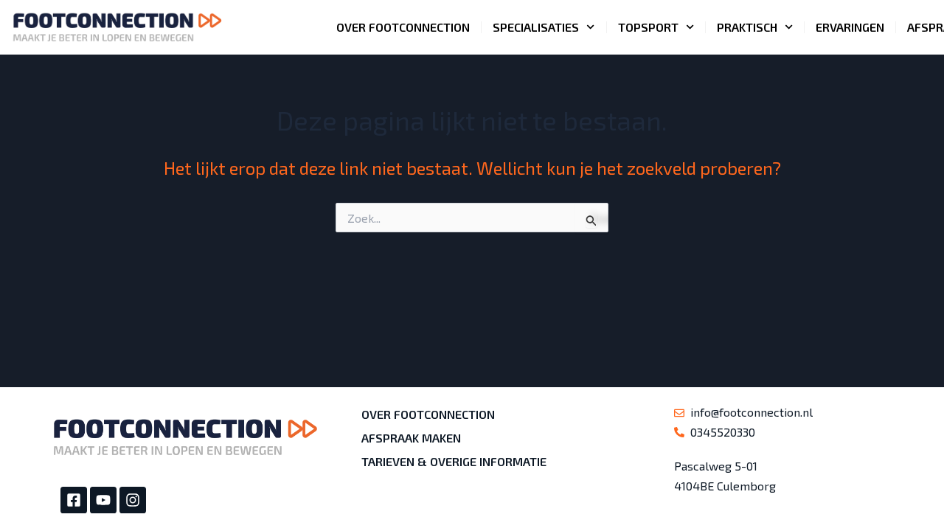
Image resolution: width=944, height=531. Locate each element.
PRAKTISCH (747, 27)
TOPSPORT (648, 27)
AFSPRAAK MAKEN (411, 438)
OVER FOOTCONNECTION (403, 27)
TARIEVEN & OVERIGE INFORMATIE (453, 461)
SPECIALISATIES (536, 27)
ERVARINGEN (850, 27)
